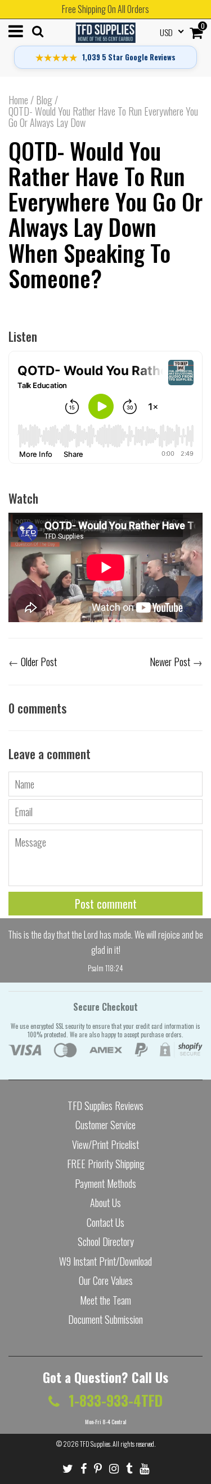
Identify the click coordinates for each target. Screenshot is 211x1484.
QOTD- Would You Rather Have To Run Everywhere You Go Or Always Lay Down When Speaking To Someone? (105, 213)
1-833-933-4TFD (114, 1400)
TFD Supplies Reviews (105, 1105)
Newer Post (170, 661)
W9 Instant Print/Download (105, 1261)
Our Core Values (106, 1280)
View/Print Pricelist (105, 1144)
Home (18, 99)
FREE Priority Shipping (106, 1163)
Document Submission (105, 1319)
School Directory (106, 1241)
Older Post (39, 661)
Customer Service (105, 1124)
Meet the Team (105, 1300)
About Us (105, 1202)
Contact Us (105, 1222)
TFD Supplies (95, 1443)
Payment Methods (105, 1183)
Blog (44, 99)
